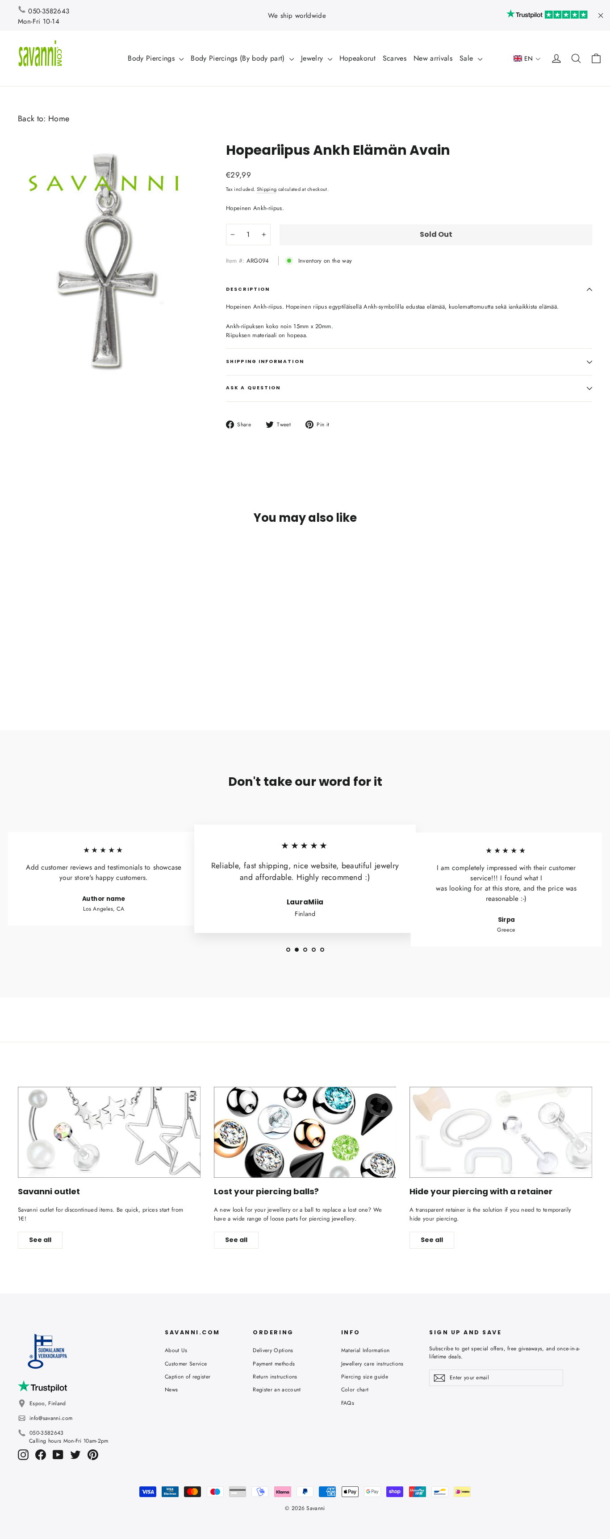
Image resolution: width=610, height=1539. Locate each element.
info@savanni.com (50, 1418)
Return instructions (275, 1377)
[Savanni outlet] (109, 1132)
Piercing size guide (364, 1377)
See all (40, 1239)
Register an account (277, 1390)
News (171, 1390)
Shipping (267, 189)
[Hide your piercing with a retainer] (500, 1132)
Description (248, 289)
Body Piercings (152, 58)
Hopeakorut (357, 58)
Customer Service (186, 1364)
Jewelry (313, 58)
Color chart (355, 1390)
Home (58, 118)
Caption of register (187, 1377)
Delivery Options (273, 1350)
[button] (527, 58)
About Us (176, 1350)
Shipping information (265, 361)
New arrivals (433, 58)
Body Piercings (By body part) (239, 58)
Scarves (394, 58)
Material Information (365, 1350)
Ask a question (253, 387)
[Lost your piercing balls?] (305, 1132)
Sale (468, 58)
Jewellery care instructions (372, 1364)
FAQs (347, 1403)
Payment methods (274, 1364)
